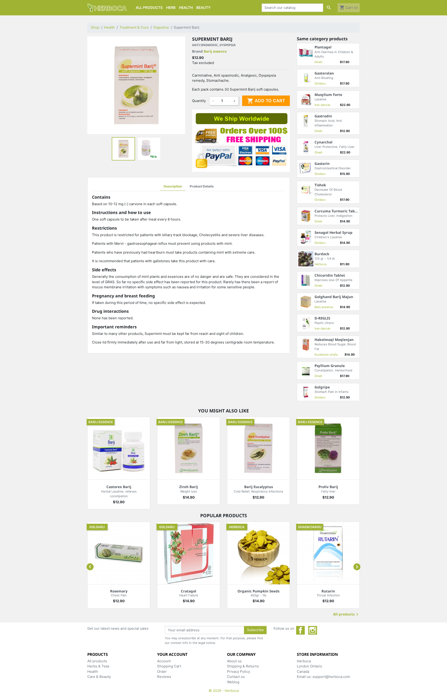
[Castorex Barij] (119, 448)
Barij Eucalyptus (258, 486)
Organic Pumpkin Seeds (258, 591)
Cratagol (188, 591)
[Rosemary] (119, 553)
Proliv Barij (328, 486)
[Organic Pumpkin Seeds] (258, 553)
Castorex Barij (118, 486)
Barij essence (215, 51)
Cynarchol (323, 142)
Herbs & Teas (98, 666)
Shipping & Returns (243, 666)
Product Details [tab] (202, 186)
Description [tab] (173, 186)
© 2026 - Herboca (224, 690)
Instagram (312, 630)
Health (92, 671)
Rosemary (119, 591)
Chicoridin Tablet (330, 275)
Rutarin (328, 591)
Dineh (318, 62)
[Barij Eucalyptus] (258, 448)
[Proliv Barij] (328, 448)
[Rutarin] (328, 553)
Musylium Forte (328, 94)
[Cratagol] (188, 553)
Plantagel (323, 47)
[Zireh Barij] (188, 448)
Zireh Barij (188, 486)
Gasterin (322, 163)
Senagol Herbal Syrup (333, 232)
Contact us (236, 676)
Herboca (320, 264)
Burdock (322, 254)
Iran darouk (322, 105)
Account (164, 661)
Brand (209, 51)
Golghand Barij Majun (334, 296)
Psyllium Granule (330, 365)
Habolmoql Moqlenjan (334, 339)
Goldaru (320, 83)
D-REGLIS (322, 318)
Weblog (233, 682)
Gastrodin (323, 116)
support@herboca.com (331, 676)
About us (234, 661)
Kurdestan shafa (326, 354)
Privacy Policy (238, 671)
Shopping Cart (169, 666)
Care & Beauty (99, 676)
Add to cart (266, 101)
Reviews (164, 676)
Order (162, 671)
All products (346, 614)
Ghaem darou (310, 527)
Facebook (300, 630)
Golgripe (322, 387)
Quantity (199, 101)
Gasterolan (324, 73)
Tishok (320, 185)
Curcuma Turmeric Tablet (337, 211)
